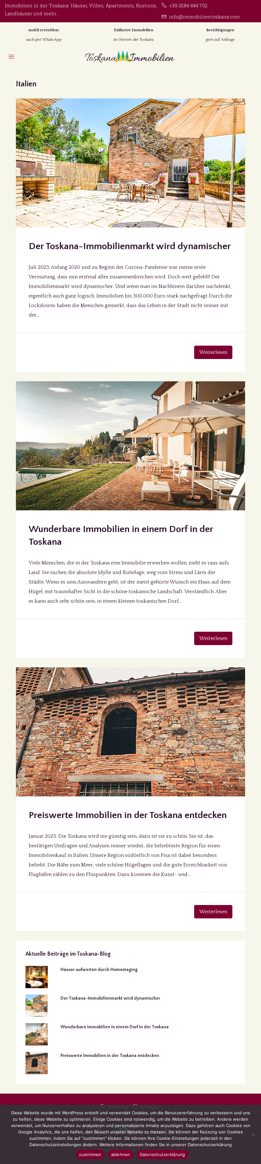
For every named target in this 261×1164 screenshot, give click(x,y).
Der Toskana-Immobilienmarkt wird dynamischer (130, 246)
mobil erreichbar (43, 30)
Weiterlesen (213, 352)
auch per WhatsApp (44, 40)
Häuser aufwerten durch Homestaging (99, 969)
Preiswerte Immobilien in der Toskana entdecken (128, 815)
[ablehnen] (253, 1134)
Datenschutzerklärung (162, 1154)
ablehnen (120, 1154)
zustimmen (90, 1154)
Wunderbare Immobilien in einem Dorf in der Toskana (114, 1027)
